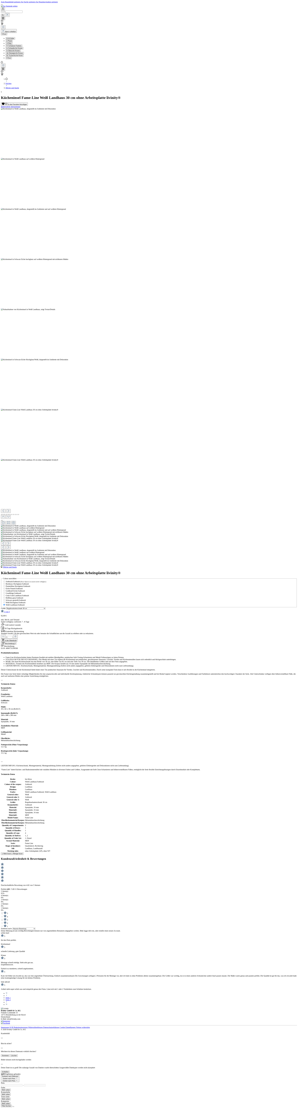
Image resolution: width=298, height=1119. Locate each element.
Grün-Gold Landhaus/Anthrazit (17, 596)
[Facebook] (5, 1023)
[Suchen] (3, 15)
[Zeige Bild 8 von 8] (18, 514)
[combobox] (11, 11)
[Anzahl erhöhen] (15, 636)
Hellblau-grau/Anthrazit (14, 598)
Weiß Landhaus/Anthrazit (15, 605)
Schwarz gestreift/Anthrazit (16, 600)
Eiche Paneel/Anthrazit (14, 589)
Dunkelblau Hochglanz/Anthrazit (18, 586)
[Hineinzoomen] (13, 523)
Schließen (5, 1072)
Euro (9, 58)
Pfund (9, 41)
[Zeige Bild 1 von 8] (2, 514)
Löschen (14, 1055)
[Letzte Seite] (6, 1005)
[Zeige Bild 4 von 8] (9, 514)
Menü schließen (10, 32)
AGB (11, 1027)
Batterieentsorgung (21, 1027)
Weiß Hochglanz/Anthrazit (15, 603)
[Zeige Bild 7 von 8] (16, 514)
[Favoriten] (2, 21)
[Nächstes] (8, 511)
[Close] (2, 1064)
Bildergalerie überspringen (10, 107)
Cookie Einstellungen (68, 1027)
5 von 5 (7, 612)
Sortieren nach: (6, 929)
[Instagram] (5, 1021)
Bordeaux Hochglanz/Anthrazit (17, 584)
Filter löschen (6, 1106)
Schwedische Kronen (14, 48)
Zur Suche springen (28, 2)
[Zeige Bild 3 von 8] (6, 514)
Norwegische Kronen (15, 53)
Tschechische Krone (15, 55)
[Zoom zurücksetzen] (8, 523)
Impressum (5, 1027)
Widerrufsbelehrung (35, 1027)
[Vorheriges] (3, 511)
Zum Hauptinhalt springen (11, 2)
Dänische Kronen (13, 51)
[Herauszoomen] (3, 523)
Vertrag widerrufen (83, 1027)
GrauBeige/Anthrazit (13, 593)
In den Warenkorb (11, 640)
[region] (149, 337)
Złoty (9, 43)
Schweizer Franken (14, 46)
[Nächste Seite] (6, 1002)
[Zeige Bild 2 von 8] (4, 514)
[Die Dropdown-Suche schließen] (7, 15)
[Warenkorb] (2, 24)
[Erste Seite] (6, 993)
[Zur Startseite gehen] (9, 6)
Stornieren (5, 1055)
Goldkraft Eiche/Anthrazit (15, 591)
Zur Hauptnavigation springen (47, 2)
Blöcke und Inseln (10, 567)
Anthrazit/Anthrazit (26, 582)
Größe (3, 608)
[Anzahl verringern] (3, 636)
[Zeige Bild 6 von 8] (13, 514)
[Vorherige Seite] (6, 996)
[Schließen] (2, 520)
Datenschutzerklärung (51, 1027)
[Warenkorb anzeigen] (2, 75)
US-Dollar (10, 38)
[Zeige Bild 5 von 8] (11, 514)
